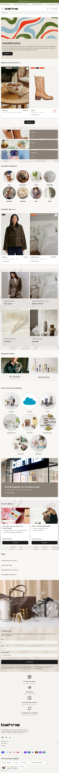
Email (2, 646)
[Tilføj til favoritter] (27, 68)
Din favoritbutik (5, 652)
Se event (15, 542)
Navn (2, 639)
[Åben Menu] (2, 8)
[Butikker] (53, 8)
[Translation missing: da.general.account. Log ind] (47, 8)
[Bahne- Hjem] (25, 9)
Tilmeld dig (29, 662)
